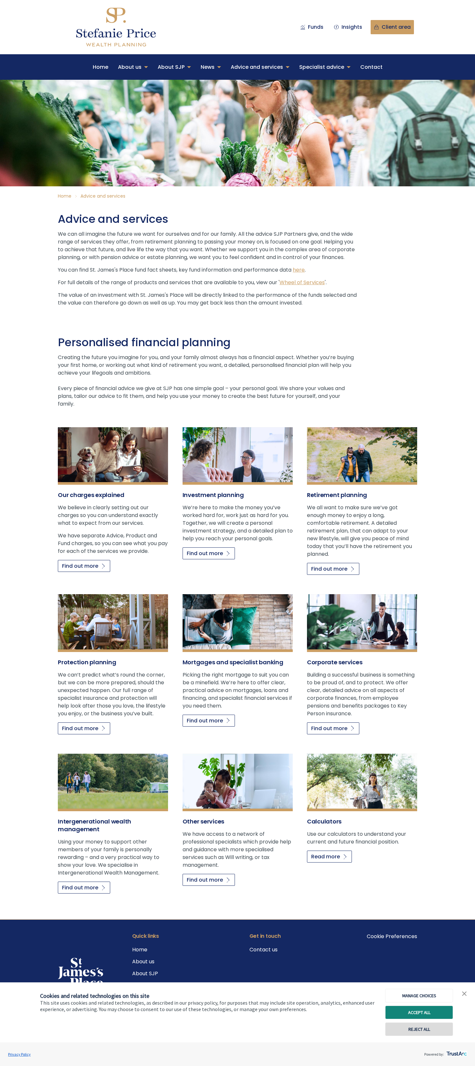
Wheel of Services (302, 282)
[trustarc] (456, 1052)
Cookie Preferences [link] (392, 936)
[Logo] (80, 973)
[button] (464, 994)
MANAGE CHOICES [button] (419, 996)
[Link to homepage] (122, 27)
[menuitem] (100, 67)
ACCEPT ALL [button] (419, 1012)
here (299, 270)
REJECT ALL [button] (419, 1029)
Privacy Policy (19, 1054)
